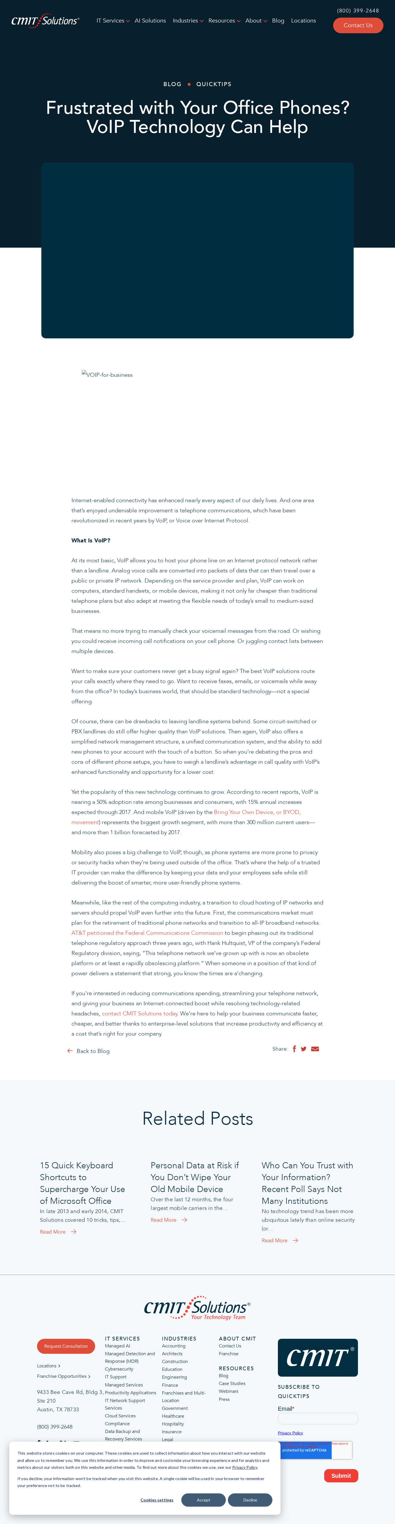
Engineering (174, 1377)
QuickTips (214, 84)
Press (224, 1399)
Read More (53, 1232)
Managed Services (124, 1385)
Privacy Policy (244, 1467)
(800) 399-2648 (358, 11)
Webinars (228, 1391)
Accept (203, 1499)
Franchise (229, 1354)
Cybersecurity (119, 1369)
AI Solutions (150, 21)
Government (175, 1408)
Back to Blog (93, 1051)
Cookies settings (157, 1499)
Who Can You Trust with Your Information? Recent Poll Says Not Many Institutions (307, 1183)
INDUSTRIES (179, 1339)
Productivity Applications (130, 1393)
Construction (175, 1362)
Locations (303, 21)
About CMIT (237, 1339)
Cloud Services (120, 1416)
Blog (278, 21)
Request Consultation (66, 1346)
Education (172, 1370)
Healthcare (173, 1416)
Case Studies (232, 1384)
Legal (167, 1439)
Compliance (117, 1424)
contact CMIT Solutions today (139, 1013)
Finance (170, 1385)
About (254, 21)
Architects (172, 1354)
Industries (185, 21)
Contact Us (358, 25)
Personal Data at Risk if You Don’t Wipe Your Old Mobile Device (195, 1177)
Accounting (174, 1346)
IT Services (110, 21)
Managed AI (117, 1346)
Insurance (172, 1432)
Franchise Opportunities (61, 1377)
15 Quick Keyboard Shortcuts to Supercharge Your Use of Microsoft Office (82, 1183)
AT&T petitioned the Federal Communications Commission (147, 933)
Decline (250, 1499)
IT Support (115, 1377)
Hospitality (173, 1424)
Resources (221, 21)
